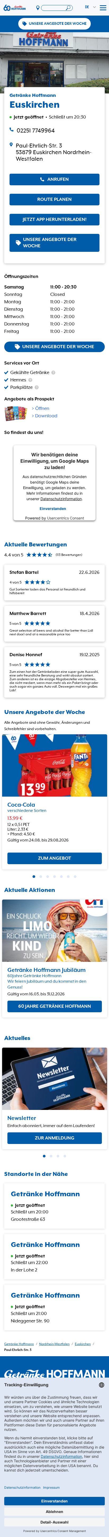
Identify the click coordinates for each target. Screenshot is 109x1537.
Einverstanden (53, 508)
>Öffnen (40, 408)
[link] (54, 152)
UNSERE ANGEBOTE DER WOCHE (58, 24)
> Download (44, 416)
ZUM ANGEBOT (54, 858)
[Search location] (57, 8)
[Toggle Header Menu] (103, 8)
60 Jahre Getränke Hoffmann (54, 1006)
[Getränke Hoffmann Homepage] (54, 1373)
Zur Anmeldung (54, 1138)
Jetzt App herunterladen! (55, 219)
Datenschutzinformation (61, 498)
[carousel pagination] (33, 876)
